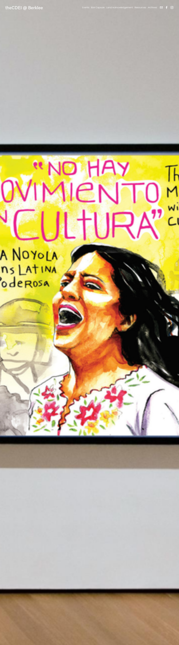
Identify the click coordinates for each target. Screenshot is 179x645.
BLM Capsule (98, 7)
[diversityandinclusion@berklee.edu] (161, 7)
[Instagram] (172, 7)
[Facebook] (166, 7)
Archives (152, 7)
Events (85, 7)
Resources (140, 7)
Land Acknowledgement (119, 7)
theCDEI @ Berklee (24, 7)
